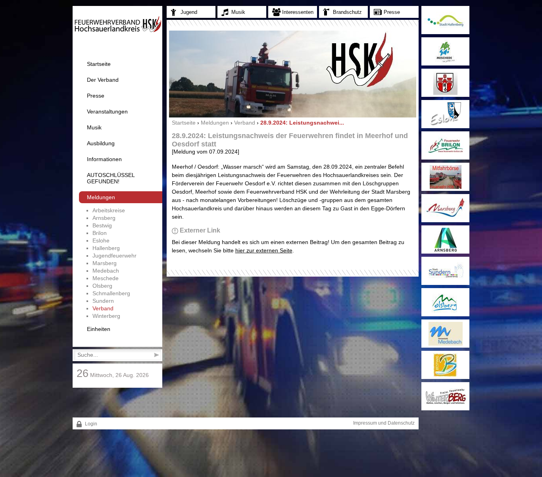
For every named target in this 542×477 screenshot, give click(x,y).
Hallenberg (106, 248)
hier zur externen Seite (263, 250)
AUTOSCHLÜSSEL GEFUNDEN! (111, 178)
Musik (94, 127)
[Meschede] (445, 51)
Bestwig (102, 225)
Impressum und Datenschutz (384, 423)
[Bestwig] (445, 365)
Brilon (99, 233)
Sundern (103, 301)
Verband (102, 308)
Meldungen (101, 197)
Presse (95, 95)
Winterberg (106, 316)
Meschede (105, 278)
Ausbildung (101, 143)
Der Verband (103, 80)
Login (90, 424)
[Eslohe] (445, 114)
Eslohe (101, 240)
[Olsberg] (445, 302)
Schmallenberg (111, 293)
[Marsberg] (445, 208)
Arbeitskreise (108, 210)
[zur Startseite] (117, 31)
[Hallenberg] (445, 20)
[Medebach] (445, 333)
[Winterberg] (445, 396)
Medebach (105, 270)
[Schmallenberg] (445, 83)
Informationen (104, 159)
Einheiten (98, 329)
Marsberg (104, 263)
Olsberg (102, 286)
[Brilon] (445, 145)
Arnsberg (103, 218)
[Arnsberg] (445, 239)
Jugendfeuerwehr (114, 255)
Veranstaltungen (107, 111)
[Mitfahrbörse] (445, 177)
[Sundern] (445, 271)
